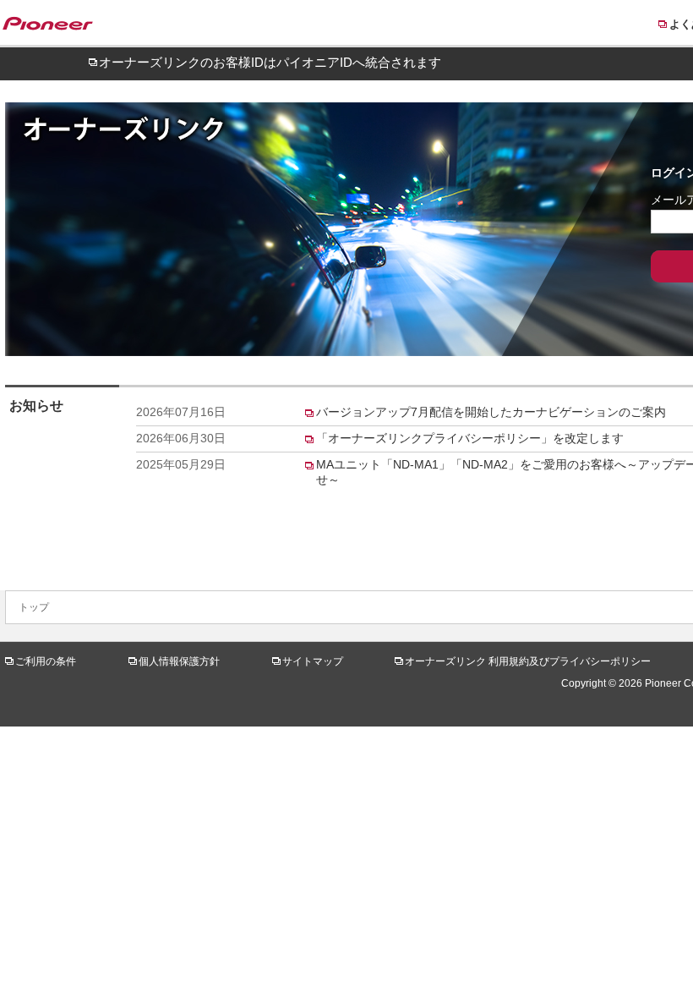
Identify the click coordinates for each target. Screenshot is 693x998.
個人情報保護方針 (179, 661)
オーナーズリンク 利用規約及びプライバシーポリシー (528, 661)
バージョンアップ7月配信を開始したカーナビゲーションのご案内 (491, 412)
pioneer (56, 26)
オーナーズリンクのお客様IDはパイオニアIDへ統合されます (270, 62)
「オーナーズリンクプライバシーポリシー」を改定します (470, 438)
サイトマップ (312, 661)
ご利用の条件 (45, 661)
